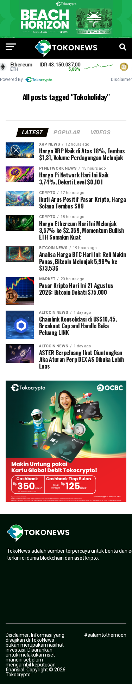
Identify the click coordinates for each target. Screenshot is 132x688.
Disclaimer (121, 79)
